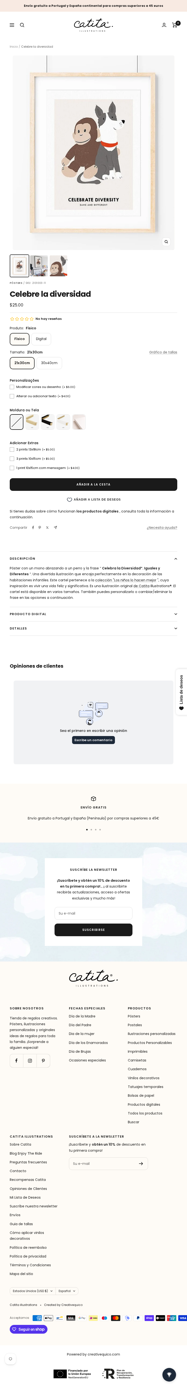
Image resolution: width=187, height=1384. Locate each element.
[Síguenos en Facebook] (16, 1060)
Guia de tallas (21, 1224)
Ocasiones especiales (87, 1060)
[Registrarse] (141, 1163)
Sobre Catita (20, 1144)
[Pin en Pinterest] (39, 527)
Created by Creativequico (63, 1305)
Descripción (22, 558)
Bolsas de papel (141, 1095)
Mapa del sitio (21, 1273)
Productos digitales (144, 1104)
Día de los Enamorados (88, 1042)
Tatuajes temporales (145, 1086)
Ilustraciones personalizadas (152, 1033)
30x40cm (49, 362)
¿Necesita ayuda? (162, 527)
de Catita (141, 586)
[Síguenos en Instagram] (30, 1060)
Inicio (14, 47)
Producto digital (28, 614)
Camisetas (137, 1060)
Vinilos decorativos (143, 1078)
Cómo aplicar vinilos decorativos (27, 1235)
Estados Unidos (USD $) (30, 1291)
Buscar (133, 1122)
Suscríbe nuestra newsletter (33, 1206)
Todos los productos (145, 1113)
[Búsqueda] (22, 25)
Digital (41, 338)
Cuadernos (137, 1069)
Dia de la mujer (81, 1033)
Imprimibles (138, 1051)
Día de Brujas (80, 1051)
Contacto (18, 1170)
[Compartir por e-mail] (55, 527)
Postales (135, 1025)
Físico (19, 338)
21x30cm (22, 362)
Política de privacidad (28, 1256)
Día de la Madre (82, 1016)
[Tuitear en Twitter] (47, 527)
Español (65, 1291)
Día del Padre (80, 1025)
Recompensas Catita (28, 1179)
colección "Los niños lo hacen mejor (125, 580)
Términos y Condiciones (30, 1265)
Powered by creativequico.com (93, 1354)
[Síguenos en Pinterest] (43, 1060)
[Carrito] (174, 25)
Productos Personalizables (150, 1042)
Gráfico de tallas (163, 352)
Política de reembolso (28, 1247)
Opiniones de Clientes (28, 1188)
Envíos (15, 1215)
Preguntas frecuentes (28, 1162)
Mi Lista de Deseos (25, 1197)
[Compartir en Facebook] (33, 527)
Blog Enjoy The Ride (26, 1153)
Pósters (134, 1016)
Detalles (18, 628)
